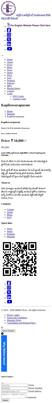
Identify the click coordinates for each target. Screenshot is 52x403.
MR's (9, 86)
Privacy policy (13, 315)
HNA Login (18, 96)
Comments (31, 397)
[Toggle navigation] (2, 55)
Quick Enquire (8, 331)
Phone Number (35, 388)
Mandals (11, 114)
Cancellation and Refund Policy (21, 323)
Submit (5, 400)
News (9, 70)
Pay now (5, 147)
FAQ (9, 217)
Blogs (9, 67)
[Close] (2, 383)
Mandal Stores (13, 88)
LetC (9, 78)
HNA (9, 75)
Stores (10, 72)
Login (9, 93)
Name (31, 385)
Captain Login (19, 99)
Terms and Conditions (17, 317)
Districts (10, 83)
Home (10, 59)
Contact (10, 91)
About (10, 62)
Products (11, 80)
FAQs (9, 65)
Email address (34, 391)
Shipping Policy (14, 320)
